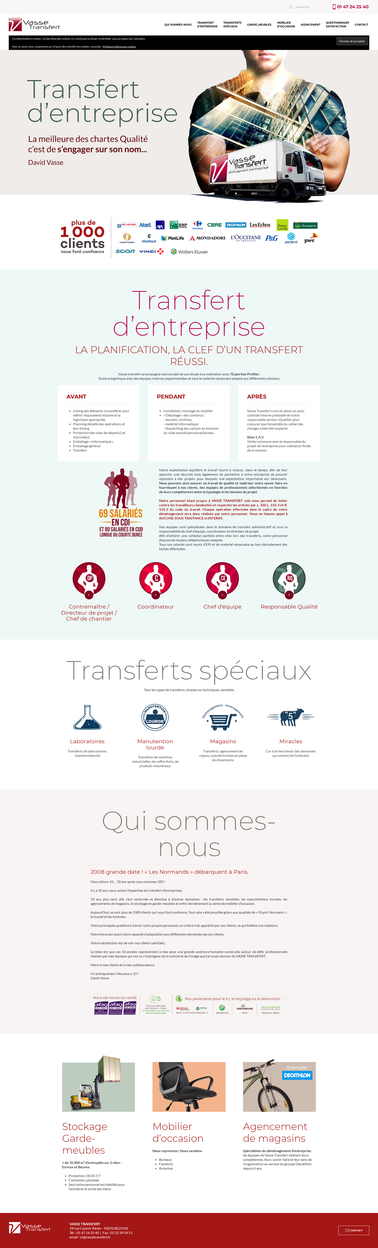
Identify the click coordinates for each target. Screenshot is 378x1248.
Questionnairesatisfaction (337, 24)
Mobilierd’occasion (286, 24)
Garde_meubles (259, 24)
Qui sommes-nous (178, 24)
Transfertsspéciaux (232, 24)
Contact (361, 24)
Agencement (310, 24)
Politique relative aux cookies (119, 46)
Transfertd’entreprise (207, 24)
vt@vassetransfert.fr (95, 1237)
